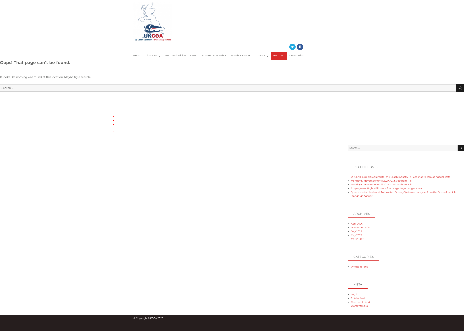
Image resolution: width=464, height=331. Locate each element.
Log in (354, 294)
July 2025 (356, 231)
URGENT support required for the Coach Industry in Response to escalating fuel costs (400, 176)
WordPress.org (359, 305)
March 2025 (357, 238)
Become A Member (214, 55)
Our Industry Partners (128, 124)
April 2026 (357, 223)
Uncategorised (359, 266)
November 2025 (360, 227)
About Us (151, 55)
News (193, 55)
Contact (260, 55)
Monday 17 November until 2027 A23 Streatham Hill (381, 180)
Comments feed (360, 302)
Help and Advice (175, 55)
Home (137, 55)
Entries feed (358, 298)
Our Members (123, 127)
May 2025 (356, 235)
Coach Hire (296, 55)
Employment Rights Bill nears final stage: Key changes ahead (387, 188)
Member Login (124, 120)
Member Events (240, 55)
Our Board (121, 131)
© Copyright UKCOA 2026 (148, 318)
